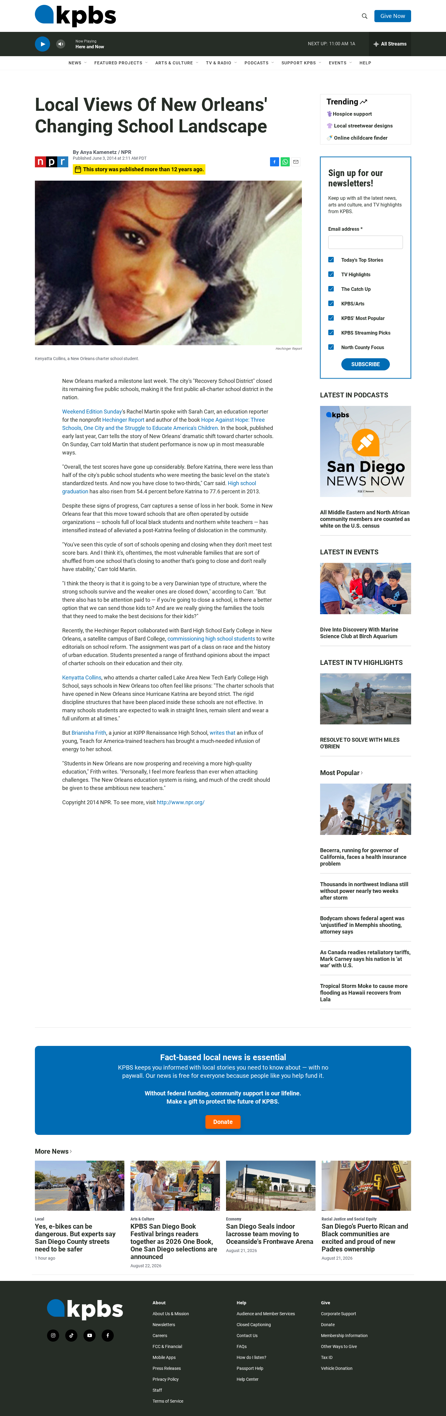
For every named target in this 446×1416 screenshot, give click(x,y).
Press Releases (167, 1368)
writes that (222, 733)
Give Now (392, 15)
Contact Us (247, 1335)
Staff (157, 1390)
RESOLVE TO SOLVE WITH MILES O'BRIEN (360, 743)
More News (52, 1151)
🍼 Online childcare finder (356, 138)
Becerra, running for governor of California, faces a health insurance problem (363, 857)
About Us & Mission (171, 1313)
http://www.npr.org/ (180, 802)
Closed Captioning (254, 1324)
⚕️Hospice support (349, 114)
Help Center (247, 1379)
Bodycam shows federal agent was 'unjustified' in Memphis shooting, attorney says (362, 925)
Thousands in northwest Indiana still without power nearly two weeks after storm (364, 891)
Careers (160, 1335)
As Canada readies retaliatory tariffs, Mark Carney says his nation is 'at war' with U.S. (365, 959)
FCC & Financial (167, 1346)
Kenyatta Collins (81, 677)
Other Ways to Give (339, 1346)
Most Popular (340, 773)
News (75, 62)
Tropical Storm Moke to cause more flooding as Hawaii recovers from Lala (364, 992)
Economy (233, 1219)
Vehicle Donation (337, 1368)
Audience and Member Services (266, 1313)
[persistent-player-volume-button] (61, 44)
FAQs (242, 1346)
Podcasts (257, 62)
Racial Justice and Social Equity (349, 1219)
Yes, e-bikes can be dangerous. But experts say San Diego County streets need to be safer (75, 1238)
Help (365, 62)
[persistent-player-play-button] (42, 44)
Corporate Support (338, 1313)
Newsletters (164, 1324)
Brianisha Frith (89, 733)
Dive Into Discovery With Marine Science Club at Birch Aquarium (359, 632)
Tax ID (327, 1357)
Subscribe (365, 364)
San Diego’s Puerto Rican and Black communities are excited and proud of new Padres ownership (365, 1238)
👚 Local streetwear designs (359, 126)
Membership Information (344, 1335)
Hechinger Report (123, 420)
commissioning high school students (211, 638)
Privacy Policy (166, 1379)
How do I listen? (251, 1357)
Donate (223, 1121)
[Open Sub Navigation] (85, 62)
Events (337, 62)
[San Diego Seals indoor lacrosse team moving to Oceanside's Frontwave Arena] (271, 1185)
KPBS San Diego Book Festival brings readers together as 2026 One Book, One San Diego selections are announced (173, 1242)
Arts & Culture (174, 62)
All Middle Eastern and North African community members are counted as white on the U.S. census (365, 519)
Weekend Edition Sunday (92, 411)
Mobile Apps (164, 1357)
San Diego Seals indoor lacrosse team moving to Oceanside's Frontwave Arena (269, 1234)
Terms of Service (168, 1401)
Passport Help (250, 1368)
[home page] (75, 16)
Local (39, 1219)
